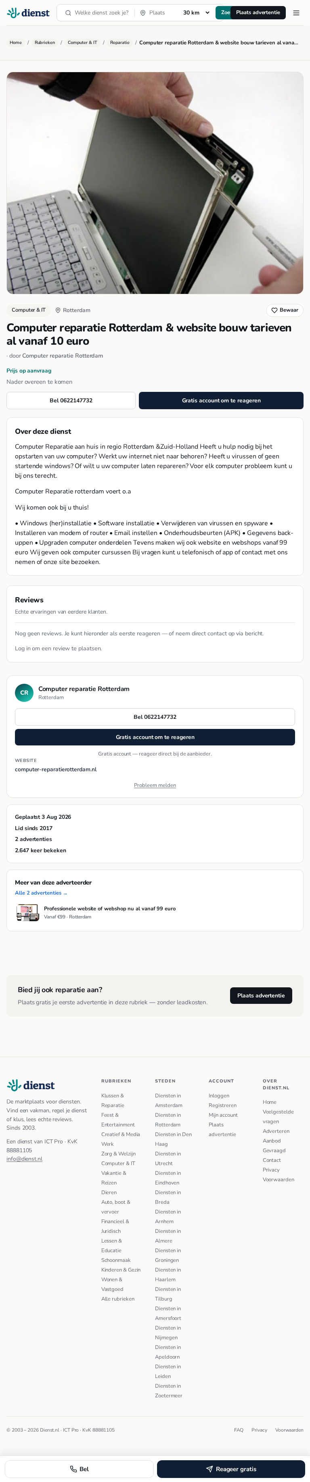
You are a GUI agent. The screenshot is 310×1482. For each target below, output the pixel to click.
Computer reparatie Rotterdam (62, 356)
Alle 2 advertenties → (41, 893)
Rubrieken (45, 43)
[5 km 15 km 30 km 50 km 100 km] (196, 12)
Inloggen (219, 1095)
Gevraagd (274, 1150)
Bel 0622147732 (71, 400)
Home (16, 43)
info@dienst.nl (24, 1159)
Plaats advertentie (258, 12)
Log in (23, 648)
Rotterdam (76, 310)
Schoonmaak (116, 1260)
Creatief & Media (120, 1134)
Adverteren (276, 1131)
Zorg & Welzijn (118, 1153)
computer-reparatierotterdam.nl (55, 769)
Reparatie (120, 43)
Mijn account (223, 1115)
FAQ (239, 1430)
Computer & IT (82, 43)
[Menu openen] (296, 13)
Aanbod (272, 1141)
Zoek (227, 12)
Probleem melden (155, 785)
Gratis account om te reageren (221, 400)
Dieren (109, 1192)
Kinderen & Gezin (121, 1270)
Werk (107, 1144)
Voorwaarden (278, 1179)
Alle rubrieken (117, 1299)
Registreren (222, 1105)
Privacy (271, 1170)
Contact (272, 1160)
